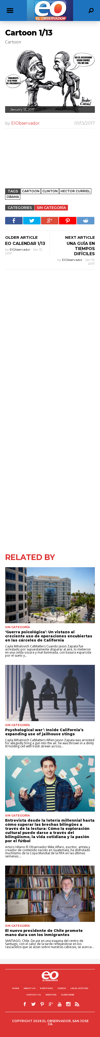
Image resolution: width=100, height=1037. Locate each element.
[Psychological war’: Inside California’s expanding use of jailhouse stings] (50, 693)
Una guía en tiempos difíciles (81, 248)
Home (15, 988)
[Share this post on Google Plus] (49, 220)
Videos (61, 988)
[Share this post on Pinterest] (67, 220)
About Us (29, 988)
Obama (12, 197)
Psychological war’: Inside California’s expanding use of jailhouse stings (44, 732)
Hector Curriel (75, 191)
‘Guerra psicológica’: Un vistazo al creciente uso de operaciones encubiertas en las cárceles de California (48, 636)
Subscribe (67, 994)
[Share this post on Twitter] (32, 220)
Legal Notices (79, 988)
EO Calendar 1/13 (25, 243)
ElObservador (25, 123)
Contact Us (33, 994)
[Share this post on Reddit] (85, 220)
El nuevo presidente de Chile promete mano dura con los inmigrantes (44, 932)
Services (50, 994)
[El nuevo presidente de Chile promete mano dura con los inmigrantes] (50, 894)
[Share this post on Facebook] (14, 220)
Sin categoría (51, 207)
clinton (50, 191)
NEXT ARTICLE (80, 237)
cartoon (30, 191)
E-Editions (46, 988)
